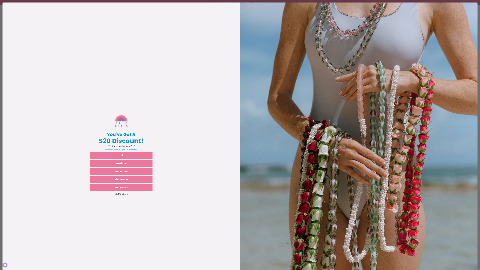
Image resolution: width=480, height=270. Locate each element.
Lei (121, 155)
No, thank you (121, 193)
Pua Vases (121, 187)
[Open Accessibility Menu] (5, 265)
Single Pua (121, 179)
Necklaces (121, 171)
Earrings (121, 163)
